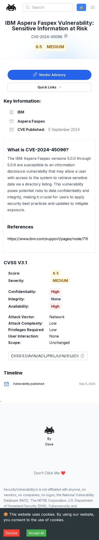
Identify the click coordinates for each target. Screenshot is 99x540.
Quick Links (47, 87)
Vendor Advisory (52, 75)
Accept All (36, 533)
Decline (11, 533)
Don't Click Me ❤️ (49, 473)
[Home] (11, 7)
